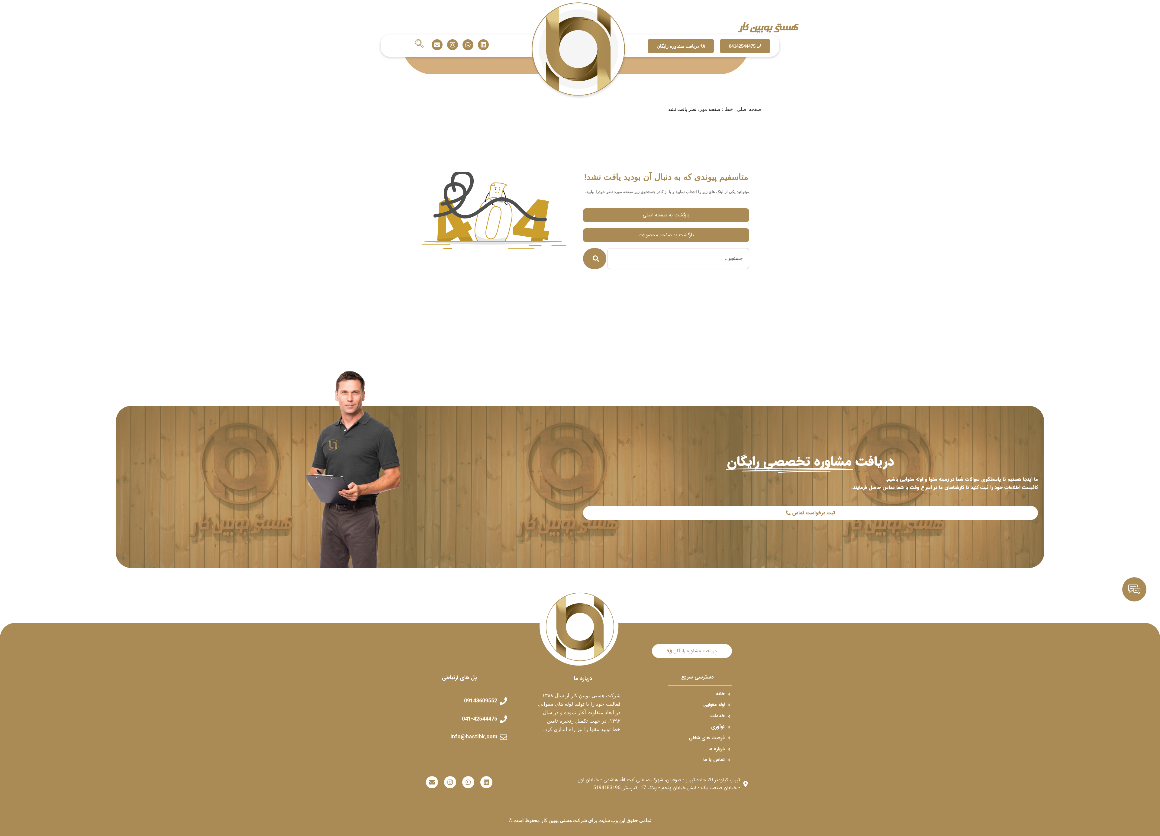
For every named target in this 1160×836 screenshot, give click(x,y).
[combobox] (678, 258)
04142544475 (742, 46)
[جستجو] (594, 258)
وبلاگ (805, 63)
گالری (762, 63)
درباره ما (320, 63)
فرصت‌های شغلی (379, 63)
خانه (821, 63)
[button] (783, 63)
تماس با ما (345, 63)
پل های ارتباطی (459, 677)
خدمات (786, 63)
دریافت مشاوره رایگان (678, 46)
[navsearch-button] (419, 44)
